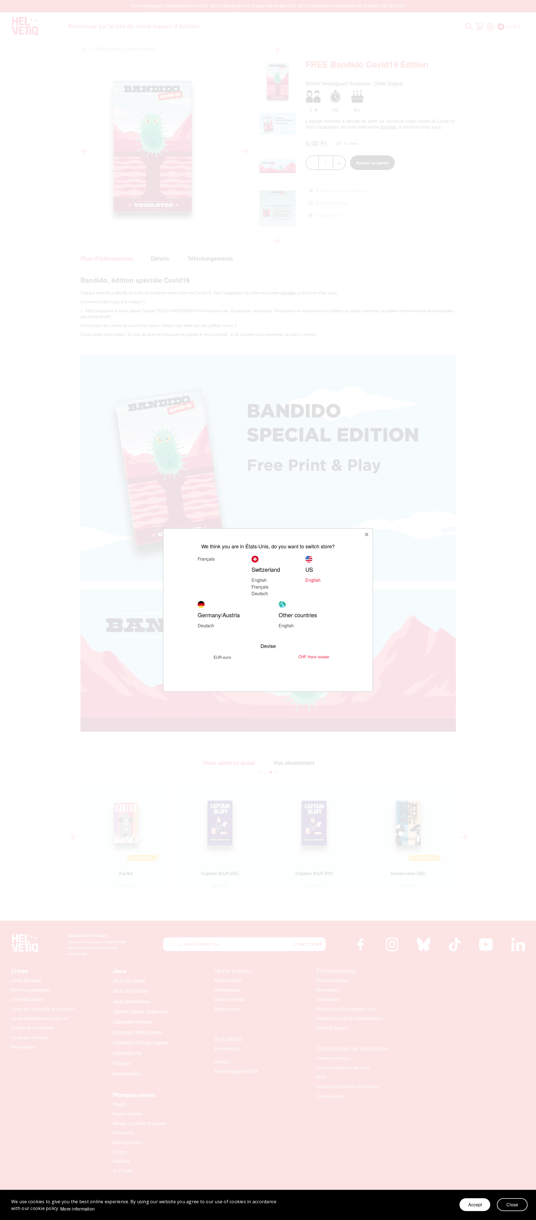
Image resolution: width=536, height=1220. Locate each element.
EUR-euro (222, 657)
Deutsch (260, 593)
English (259, 580)
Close (512, 1204)
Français (260, 586)
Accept (475, 1204)
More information (77, 1208)
